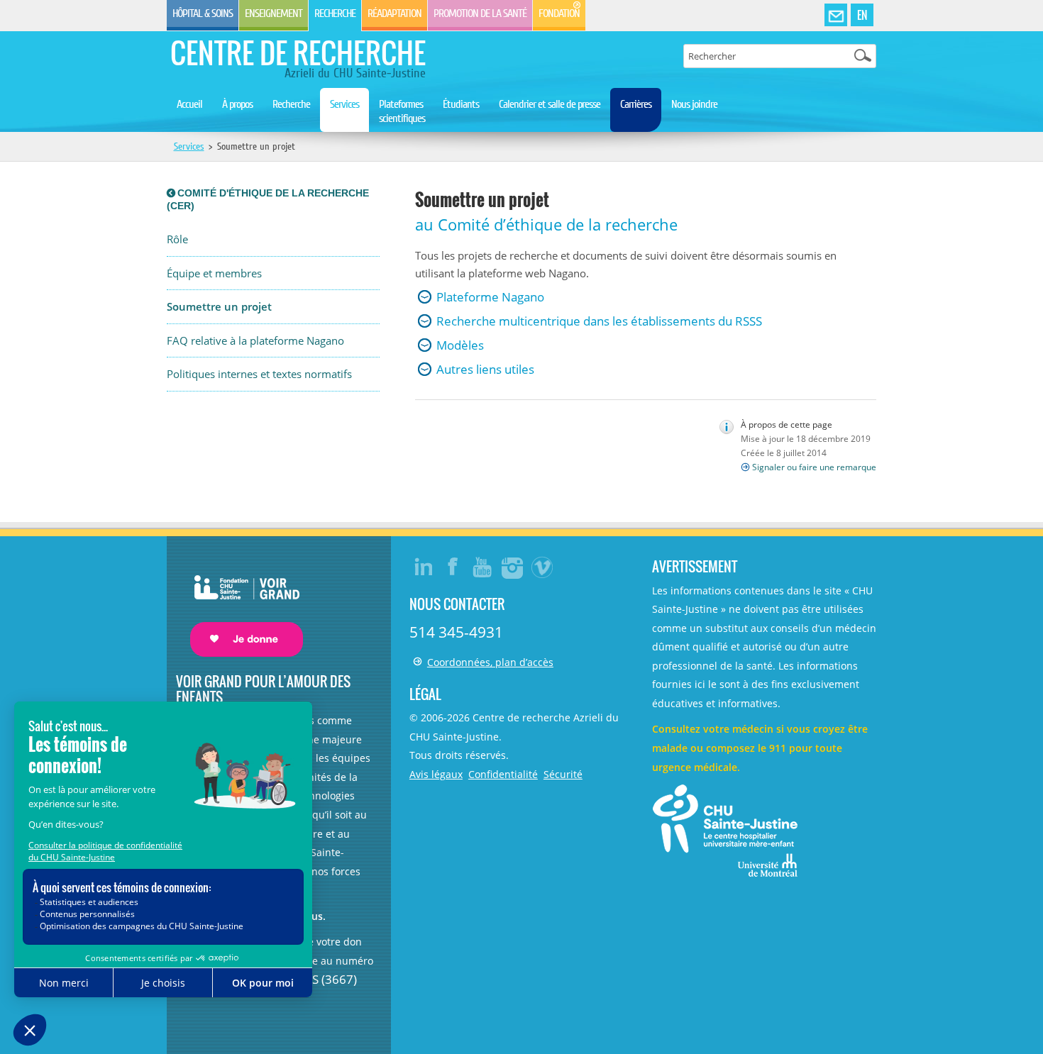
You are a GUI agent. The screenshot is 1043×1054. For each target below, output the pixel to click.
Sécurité (563, 774)
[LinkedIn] (423, 567)
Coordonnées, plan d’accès (490, 662)
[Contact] (835, 16)
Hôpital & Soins (202, 13)
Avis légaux (436, 774)
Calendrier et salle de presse (549, 104)
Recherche (334, 13)
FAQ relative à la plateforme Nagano (255, 341)
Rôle (177, 239)
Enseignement (273, 13)
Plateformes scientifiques (402, 111)
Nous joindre (694, 104)
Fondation (559, 13)
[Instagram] (513, 567)
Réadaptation (394, 13)
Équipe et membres (214, 273)
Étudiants (461, 104)
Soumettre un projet (219, 307)
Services (344, 104)
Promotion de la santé (480, 13)
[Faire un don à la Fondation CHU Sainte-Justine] (239, 603)
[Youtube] (483, 567)
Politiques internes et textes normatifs (259, 374)
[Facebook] (453, 567)
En (862, 15)
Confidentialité (503, 774)
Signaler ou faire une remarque (814, 467)
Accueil (189, 104)
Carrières (635, 104)
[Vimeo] (543, 567)
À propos (237, 104)
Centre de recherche (298, 52)
